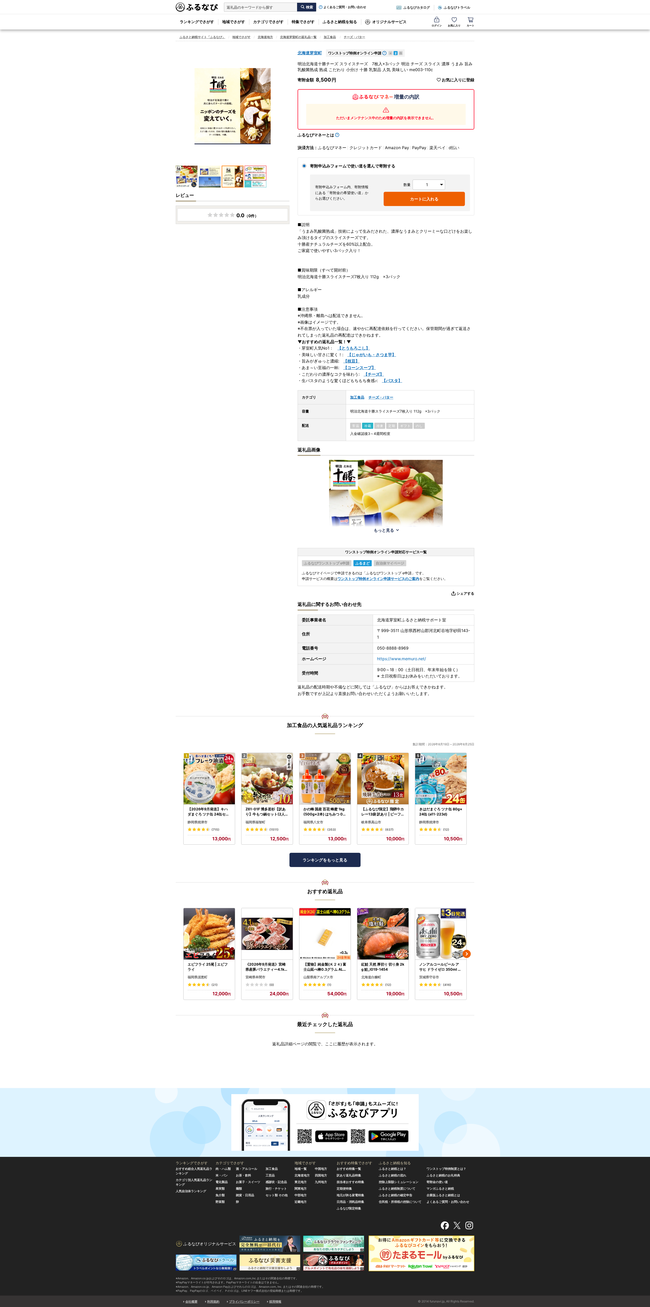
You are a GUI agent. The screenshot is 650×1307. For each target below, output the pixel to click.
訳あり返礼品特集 (349, 1175)
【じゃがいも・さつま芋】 (371, 354)
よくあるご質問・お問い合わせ (344, 7)
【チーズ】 (374, 374)
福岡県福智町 (255, 822)
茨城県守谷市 (429, 977)
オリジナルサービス (389, 21)
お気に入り (454, 25)
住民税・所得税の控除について (400, 1202)
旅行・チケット (276, 1188)
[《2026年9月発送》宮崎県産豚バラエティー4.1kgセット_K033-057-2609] (267, 934)
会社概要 (191, 1301)
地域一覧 (301, 1169)
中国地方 (321, 1169)
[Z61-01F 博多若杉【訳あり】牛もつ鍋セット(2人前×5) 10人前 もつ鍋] (267, 779)
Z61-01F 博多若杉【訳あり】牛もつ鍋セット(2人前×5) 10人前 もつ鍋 (267, 811)
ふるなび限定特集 (349, 1208)
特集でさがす (303, 21)
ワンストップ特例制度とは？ (446, 1169)
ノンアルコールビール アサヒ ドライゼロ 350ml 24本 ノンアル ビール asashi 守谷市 (440, 967)
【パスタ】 (392, 380)
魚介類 (220, 1195)
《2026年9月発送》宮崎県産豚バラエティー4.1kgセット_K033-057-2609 (266, 967)
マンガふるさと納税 (440, 1188)
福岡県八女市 (313, 822)
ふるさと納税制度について (397, 1188)
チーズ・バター (354, 37)
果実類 (220, 1188)
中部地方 (301, 1195)
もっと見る (384, 530)
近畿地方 (301, 1202)
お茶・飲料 (243, 1175)
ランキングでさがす (197, 21)
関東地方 (301, 1188)
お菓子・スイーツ (248, 1182)
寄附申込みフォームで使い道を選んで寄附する (352, 165)
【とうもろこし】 (353, 348)
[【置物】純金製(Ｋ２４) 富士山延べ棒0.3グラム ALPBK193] (325, 934)
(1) (329, 985)
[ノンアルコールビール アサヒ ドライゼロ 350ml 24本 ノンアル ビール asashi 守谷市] (440, 934)
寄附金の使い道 (437, 1182)
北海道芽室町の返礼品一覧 (298, 37)
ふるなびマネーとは (316, 134)
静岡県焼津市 (197, 822)
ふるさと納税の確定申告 (395, 1195)
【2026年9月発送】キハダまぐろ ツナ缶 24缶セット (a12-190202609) (208, 811)
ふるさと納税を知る (340, 21)
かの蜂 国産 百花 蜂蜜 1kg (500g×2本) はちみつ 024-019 (324, 811)
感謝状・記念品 (276, 1182)
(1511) (274, 829)
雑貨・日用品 (245, 1195)
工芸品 (270, 1175)
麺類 (239, 1188)
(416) (447, 985)
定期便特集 (344, 1188)
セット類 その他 (277, 1195)
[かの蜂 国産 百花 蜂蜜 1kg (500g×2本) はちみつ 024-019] (325, 779)
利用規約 (213, 1301)
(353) (331, 829)
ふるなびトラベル (457, 7)
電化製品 (222, 1182)
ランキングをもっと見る (325, 859)
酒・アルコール (246, 1169)
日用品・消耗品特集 (350, 1202)
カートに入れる (424, 198)
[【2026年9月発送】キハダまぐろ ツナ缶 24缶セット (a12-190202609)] (209, 779)
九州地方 (321, 1182)
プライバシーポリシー (244, 1301)
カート (470, 25)
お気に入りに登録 (458, 79)
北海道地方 (265, 37)
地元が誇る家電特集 (350, 1195)
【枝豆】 (351, 361)
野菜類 (220, 1202)
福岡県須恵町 (197, 977)
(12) (446, 829)
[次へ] (467, 954)
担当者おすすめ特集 (350, 1182)
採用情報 (275, 1301)
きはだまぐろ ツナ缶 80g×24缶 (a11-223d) (440, 811)
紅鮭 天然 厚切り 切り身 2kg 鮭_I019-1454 (382, 966)
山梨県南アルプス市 (318, 977)
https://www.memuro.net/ (401, 658)
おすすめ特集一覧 (349, 1169)
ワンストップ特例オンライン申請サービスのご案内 (378, 578)
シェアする (465, 593)
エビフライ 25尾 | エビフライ (208, 966)
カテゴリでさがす (268, 21)
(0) (271, 985)
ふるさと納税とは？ (392, 1169)
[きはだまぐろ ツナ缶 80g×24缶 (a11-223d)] (440, 779)
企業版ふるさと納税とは (443, 1195)
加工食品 (330, 37)
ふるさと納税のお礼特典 (443, 1175)
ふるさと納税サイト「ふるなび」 (202, 37)
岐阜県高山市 (371, 822)
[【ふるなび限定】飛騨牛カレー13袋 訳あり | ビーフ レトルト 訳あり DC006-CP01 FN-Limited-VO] (383, 779)
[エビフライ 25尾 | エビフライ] (209, 934)
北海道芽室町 (310, 52)
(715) (215, 829)
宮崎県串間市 (255, 977)
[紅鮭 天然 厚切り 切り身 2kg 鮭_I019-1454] (383, 934)
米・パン (222, 1175)
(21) (215, 985)
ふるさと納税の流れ (392, 1175)
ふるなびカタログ (416, 7)
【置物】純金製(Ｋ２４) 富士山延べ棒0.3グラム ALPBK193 (324, 967)
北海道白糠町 (371, 977)
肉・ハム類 (223, 1169)
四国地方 (321, 1175)
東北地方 (301, 1182)
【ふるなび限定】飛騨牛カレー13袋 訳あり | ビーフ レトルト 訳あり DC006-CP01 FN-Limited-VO (382, 811)
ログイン (437, 25)
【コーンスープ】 (359, 367)
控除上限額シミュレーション (398, 1182)
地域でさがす (233, 21)
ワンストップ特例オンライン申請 (354, 53)
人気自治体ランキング (191, 1191)
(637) (389, 829)
